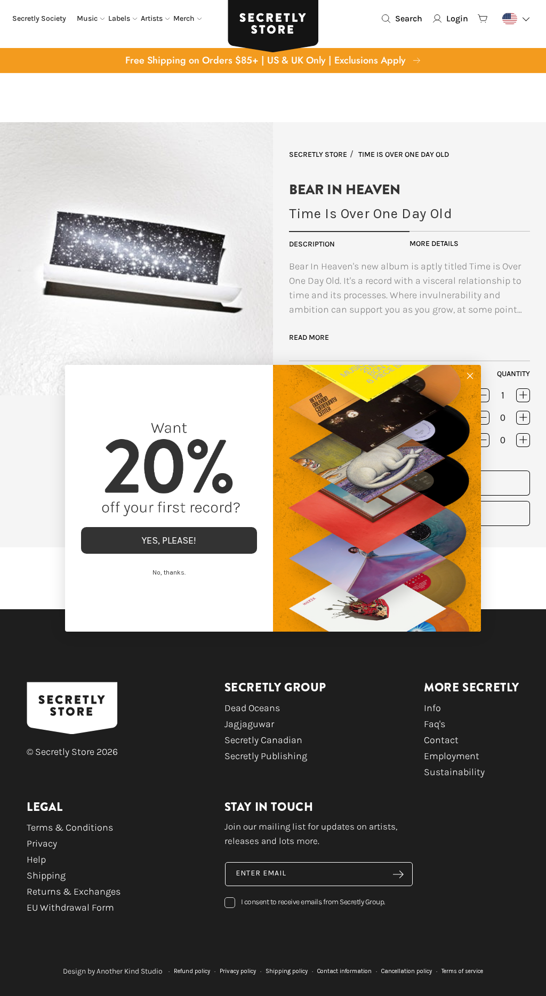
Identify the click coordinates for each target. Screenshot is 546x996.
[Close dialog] (470, 376)
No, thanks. (169, 572)
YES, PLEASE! (169, 540)
